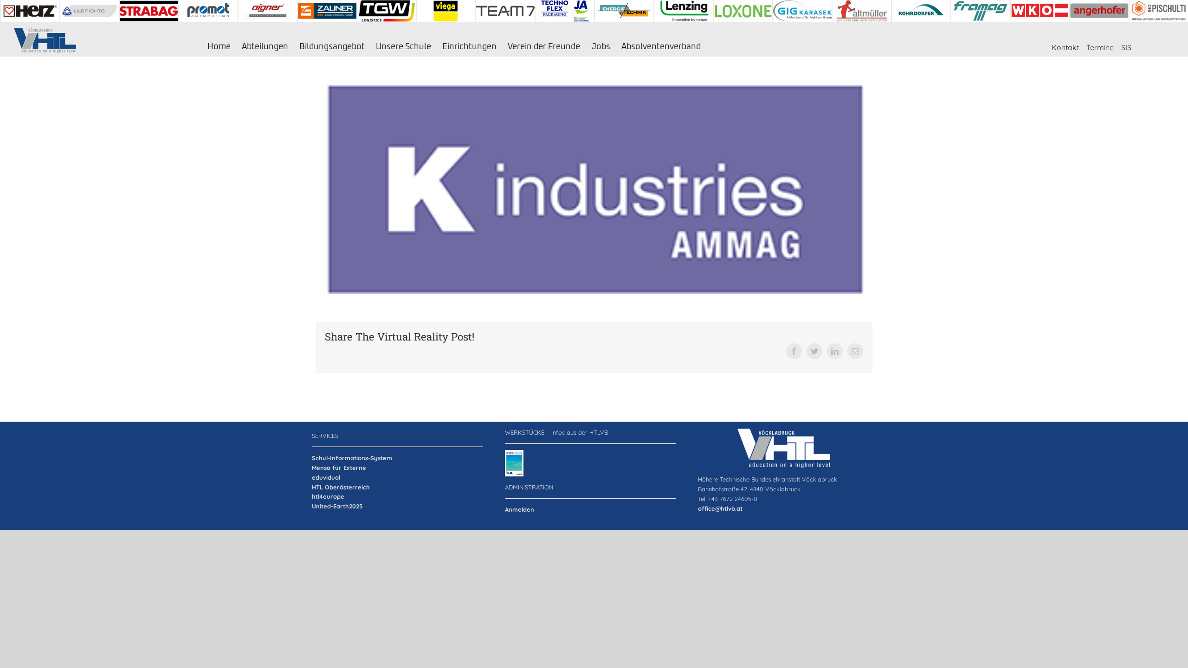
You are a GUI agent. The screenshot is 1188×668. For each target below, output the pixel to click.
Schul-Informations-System (352, 458)
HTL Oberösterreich (341, 487)
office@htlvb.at (720, 508)
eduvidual (326, 477)
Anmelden (519, 509)
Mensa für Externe (339, 467)
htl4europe (328, 496)
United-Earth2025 (337, 506)
